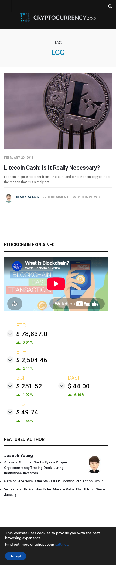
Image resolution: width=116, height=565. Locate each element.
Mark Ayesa (27, 197)
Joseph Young (18, 455)
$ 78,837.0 (31, 334)
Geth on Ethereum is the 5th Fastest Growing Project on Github (54, 481)
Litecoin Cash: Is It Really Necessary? (52, 167)
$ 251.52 (29, 386)
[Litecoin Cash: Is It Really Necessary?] (58, 147)
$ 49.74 (27, 412)
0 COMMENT (58, 197)
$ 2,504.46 (31, 360)
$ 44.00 (79, 386)
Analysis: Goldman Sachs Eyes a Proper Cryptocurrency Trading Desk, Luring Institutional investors (35, 467)
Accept (16, 556)
